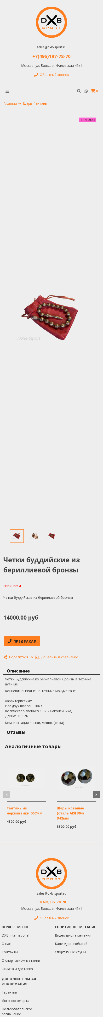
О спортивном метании (21, 960)
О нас (6, 943)
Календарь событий (71, 943)
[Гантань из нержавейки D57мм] (26, 777)
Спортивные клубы (70, 952)
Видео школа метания (73, 935)
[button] (6, 794)
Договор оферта (15, 1000)
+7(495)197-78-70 (51, 56)
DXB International (15, 935)
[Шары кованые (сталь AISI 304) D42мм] (76, 777)
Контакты (10, 952)
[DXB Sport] (51, 22)
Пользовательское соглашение (17, 1011)
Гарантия (9, 992)
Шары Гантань (35, 103)
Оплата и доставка (17, 968)
